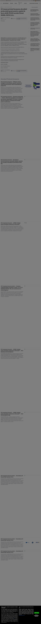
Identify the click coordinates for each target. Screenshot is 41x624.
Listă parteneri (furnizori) (22, 615)
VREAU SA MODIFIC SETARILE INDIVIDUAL (36, 616)
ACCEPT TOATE (37, 612)
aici (14, 618)
